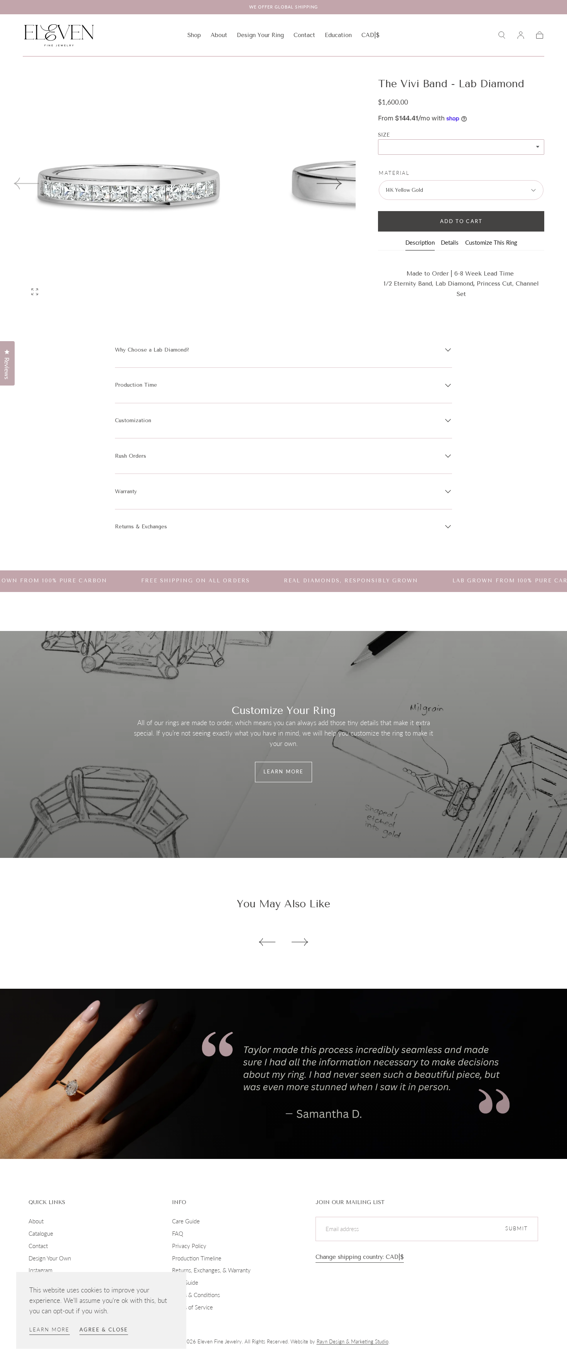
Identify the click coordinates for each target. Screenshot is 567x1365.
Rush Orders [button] (130, 456)
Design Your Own (50, 1258)
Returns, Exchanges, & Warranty (211, 1270)
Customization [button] (133, 420)
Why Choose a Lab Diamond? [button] (152, 350)
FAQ (177, 1233)
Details (450, 243)
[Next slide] (330, 183)
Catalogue (41, 1233)
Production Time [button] (136, 385)
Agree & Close (103, 1330)
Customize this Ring (491, 243)
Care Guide (186, 1221)
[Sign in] (520, 35)
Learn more (49, 1330)
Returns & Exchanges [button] (141, 526)
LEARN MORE (283, 772)
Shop (194, 35)
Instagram (40, 1270)
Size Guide (185, 1282)
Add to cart (461, 221)
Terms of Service (192, 1307)
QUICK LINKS (47, 1202)
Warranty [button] (126, 491)
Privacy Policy (189, 1245)
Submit (516, 1228)
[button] (370, 36)
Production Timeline (196, 1258)
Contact (304, 35)
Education (338, 35)
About (219, 35)
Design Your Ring (260, 35)
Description (420, 243)
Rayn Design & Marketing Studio (352, 1342)
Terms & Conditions (196, 1294)
